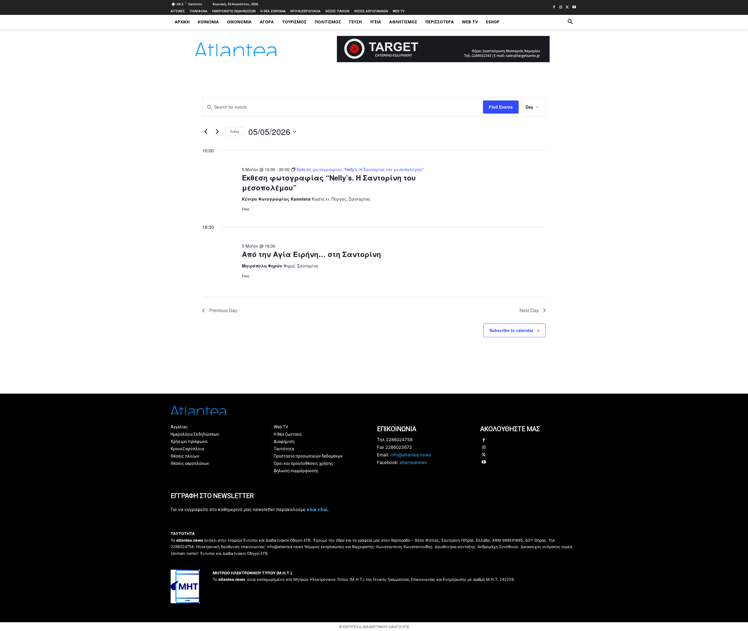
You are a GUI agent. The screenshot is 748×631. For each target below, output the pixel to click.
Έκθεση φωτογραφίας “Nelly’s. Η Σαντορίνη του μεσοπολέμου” (329, 182)
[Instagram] (560, 7)
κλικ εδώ (317, 509)
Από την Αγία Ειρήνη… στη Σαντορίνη (311, 254)
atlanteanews (413, 462)
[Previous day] (205, 131)
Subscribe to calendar (511, 330)
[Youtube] (574, 7)
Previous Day (223, 310)
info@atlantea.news (410, 455)
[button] (570, 22)
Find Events (501, 107)
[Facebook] (554, 7)
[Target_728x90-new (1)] (443, 60)
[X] (567, 7)
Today (234, 131)
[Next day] (217, 131)
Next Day (529, 310)
